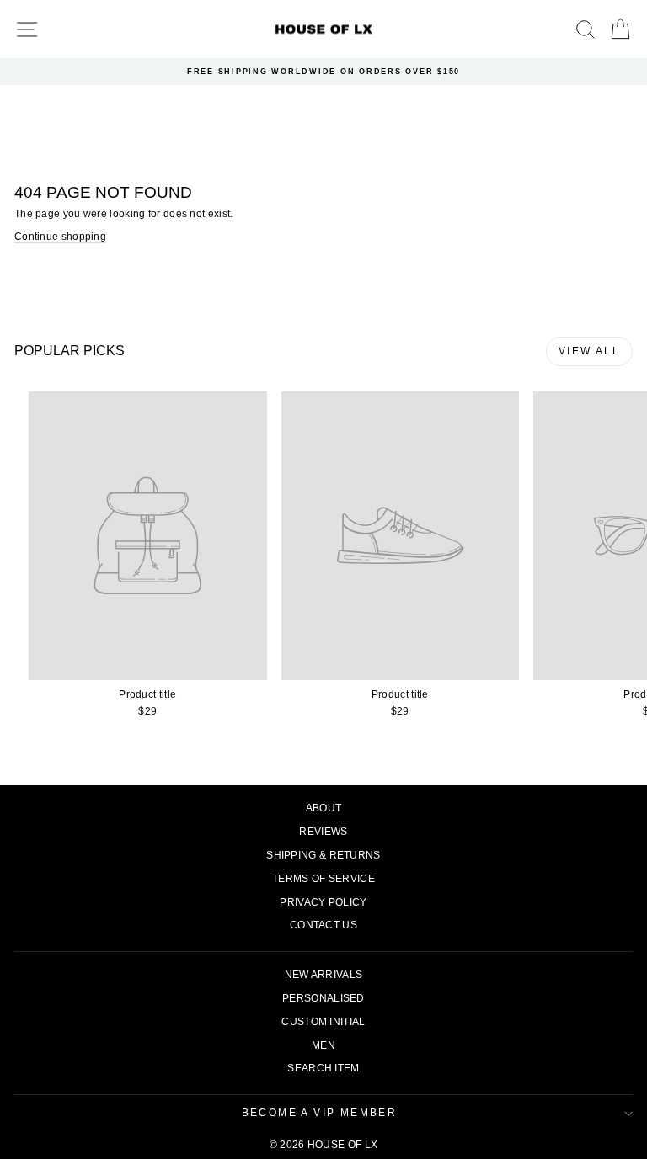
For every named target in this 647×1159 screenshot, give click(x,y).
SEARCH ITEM (323, 1068)
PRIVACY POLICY (323, 902)
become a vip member (320, 1113)
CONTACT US (323, 925)
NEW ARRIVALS (324, 975)
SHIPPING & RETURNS (323, 855)
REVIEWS (323, 831)
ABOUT (324, 808)
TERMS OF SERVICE (323, 879)
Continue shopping (60, 236)
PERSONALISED (323, 998)
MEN (323, 1045)
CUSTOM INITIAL (323, 1022)
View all (589, 351)
